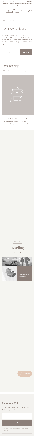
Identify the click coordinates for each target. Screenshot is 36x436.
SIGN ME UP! (26, 222)
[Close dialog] (34, 210)
